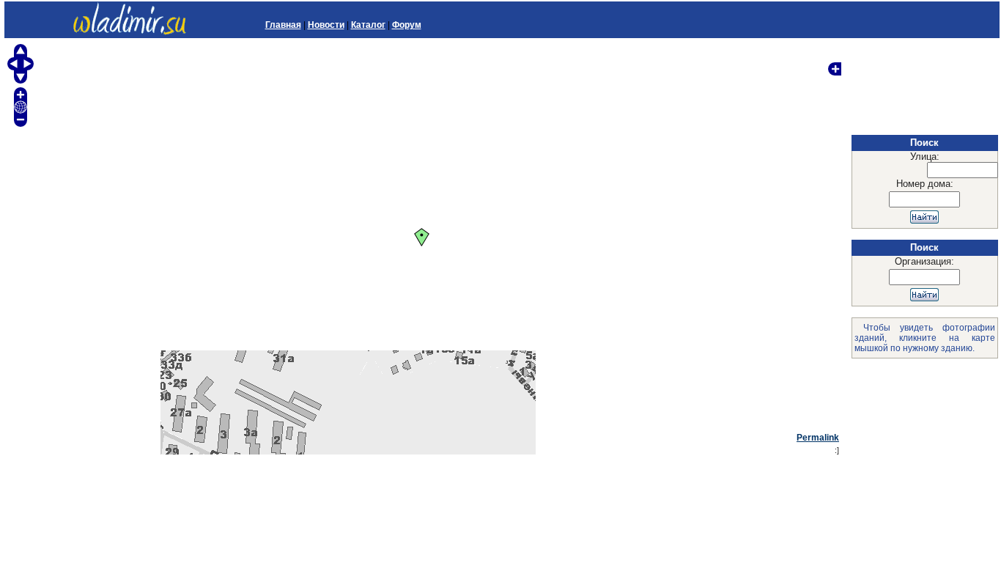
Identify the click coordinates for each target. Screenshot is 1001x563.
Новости (326, 25)
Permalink (818, 438)
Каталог (368, 25)
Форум (406, 25)
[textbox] (962, 170)
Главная (283, 25)
